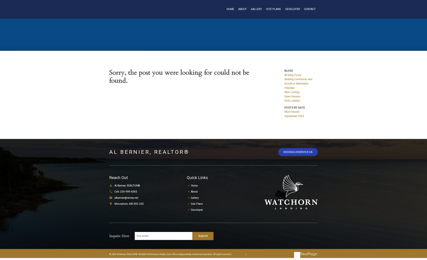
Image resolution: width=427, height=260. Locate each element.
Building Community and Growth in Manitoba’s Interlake (298, 83)
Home (194, 185)
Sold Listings (292, 100)
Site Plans (197, 203)
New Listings (292, 92)
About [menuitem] (242, 9)
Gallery (195, 197)
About (194, 191)
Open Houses (292, 96)
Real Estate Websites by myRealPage (264, 254)
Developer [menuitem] (292, 9)
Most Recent (291, 111)
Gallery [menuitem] (256, 9)
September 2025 (294, 116)
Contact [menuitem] (310, 9)
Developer (197, 209)
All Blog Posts (292, 75)
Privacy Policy (239, 254)
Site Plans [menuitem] (273, 9)
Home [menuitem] (230, 9)
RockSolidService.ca (298, 152)
